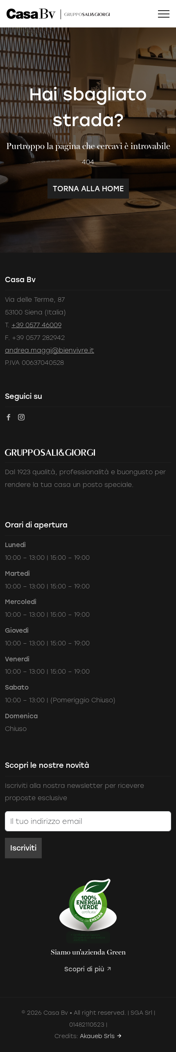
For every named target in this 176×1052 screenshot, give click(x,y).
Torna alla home (88, 188)
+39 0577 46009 (36, 325)
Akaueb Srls (98, 1036)
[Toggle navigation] (163, 14)
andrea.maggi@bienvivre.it (49, 350)
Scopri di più (85, 969)
